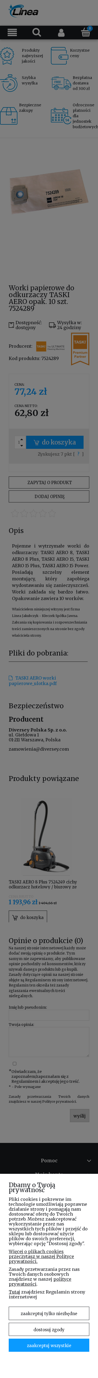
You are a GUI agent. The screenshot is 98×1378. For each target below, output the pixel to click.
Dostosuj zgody (49, 1329)
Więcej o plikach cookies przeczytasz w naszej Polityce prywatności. (41, 1256)
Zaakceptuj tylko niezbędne (49, 1313)
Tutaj (14, 1292)
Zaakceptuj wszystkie (49, 1345)
